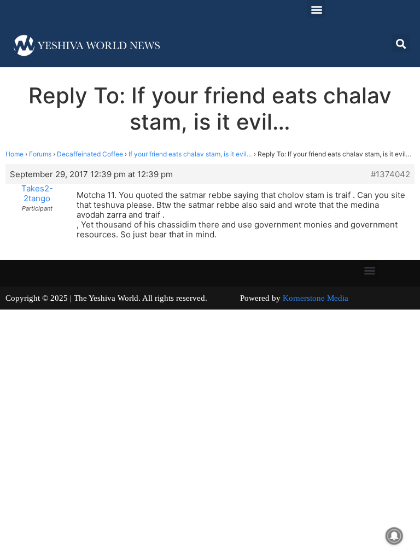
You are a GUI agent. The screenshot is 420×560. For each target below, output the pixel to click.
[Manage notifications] (394, 536)
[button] (316, 9)
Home (14, 154)
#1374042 (390, 174)
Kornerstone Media (315, 298)
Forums (40, 154)
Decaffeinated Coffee (90, 154)
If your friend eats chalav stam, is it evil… (190, 154)
